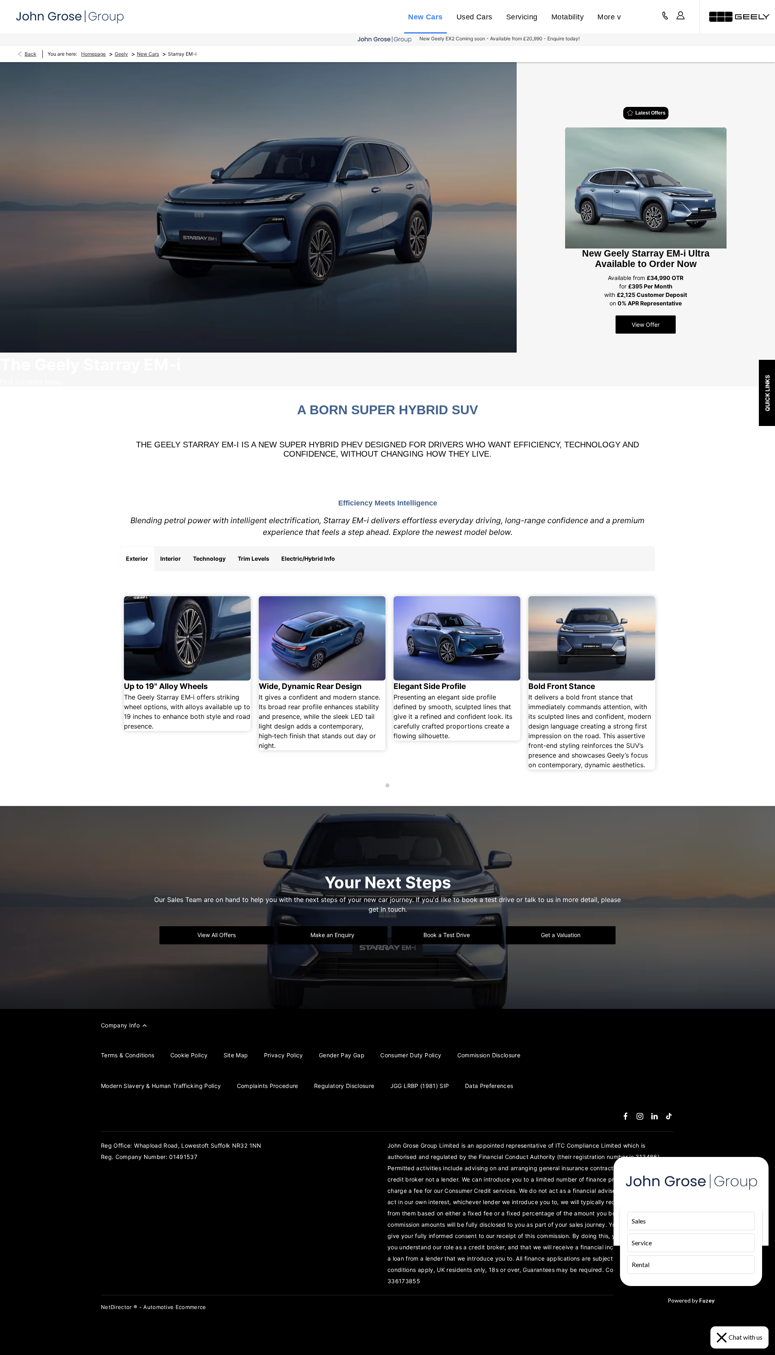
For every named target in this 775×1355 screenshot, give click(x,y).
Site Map (236, 1055)
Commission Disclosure (488, 1055)
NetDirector (117, 1307)
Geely (121, 54)
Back (30, 54)
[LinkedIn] (654, 1116)
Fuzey (706, 1300)
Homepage (93, 54)
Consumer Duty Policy (410, 1055)
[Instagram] (640, 1116)
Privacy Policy (283, 1055)
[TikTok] (669, 1116)
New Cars (148, 54)
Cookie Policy (189, 1055)
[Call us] (665, 16)
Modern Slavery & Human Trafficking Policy (161, 1085)
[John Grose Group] (70, 17)
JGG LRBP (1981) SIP (419, 1085)
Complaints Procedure (267, 1085)
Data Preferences (489, 1085)
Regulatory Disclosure (344, 1085)
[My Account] (680, 16)
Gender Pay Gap (341, 1055)
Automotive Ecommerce (174, 1307)
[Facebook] (625, 1116)
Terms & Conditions (127, 1055)
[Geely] (739, 17)
